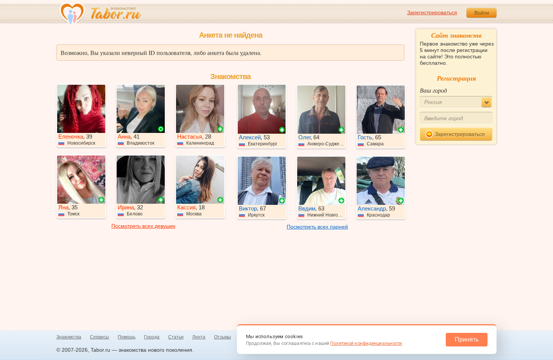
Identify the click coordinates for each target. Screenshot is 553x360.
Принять (467, 339)
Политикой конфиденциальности (366, 343)
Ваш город (433, 90)
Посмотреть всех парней (317, 227)
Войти (481, 13)
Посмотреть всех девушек (143, 226)
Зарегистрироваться (432, 12)
